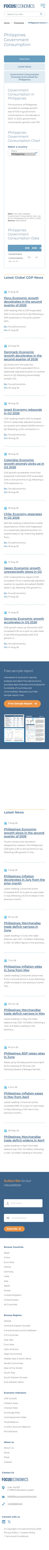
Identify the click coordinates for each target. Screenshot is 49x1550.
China (7, 1257)
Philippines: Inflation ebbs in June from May (23, 968)
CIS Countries (11, 1335)
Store (7, 1452)
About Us (9, 1448)
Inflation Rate (11, 1403)
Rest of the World (13, 1368)
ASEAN (7, 1321)
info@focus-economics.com (22, 1496)
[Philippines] (23, 154)
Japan (7, 1285)
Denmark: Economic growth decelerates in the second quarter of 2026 (23, 355)
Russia (7, 1290)
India (6, 1276)
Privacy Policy (11, 1532)
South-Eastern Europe (15, 1377)
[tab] (24, 58)
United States (11, 1300)
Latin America (11, 1349)
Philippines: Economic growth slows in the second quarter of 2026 (24, 833)
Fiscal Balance (11, 1422)
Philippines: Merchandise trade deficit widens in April (24, 1138)
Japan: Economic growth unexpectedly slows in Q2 (23, 569)
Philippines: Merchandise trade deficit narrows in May (24, 1011)
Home (7, 23)
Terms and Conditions (16, 1536)
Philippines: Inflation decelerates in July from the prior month (24, 880)
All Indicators (10, 1431)
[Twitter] (9, 1521)
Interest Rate (11, 1408)
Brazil (6, 1253)
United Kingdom (13, 1295)
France (7, 1267)
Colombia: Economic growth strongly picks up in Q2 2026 (24, 463)
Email (7, 1211)
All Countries (10, 1304)
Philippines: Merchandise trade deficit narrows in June (22, 926)
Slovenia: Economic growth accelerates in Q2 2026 (24, 620)
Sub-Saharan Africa (14, 1382)
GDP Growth (10, 1398)
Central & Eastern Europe (17, 1325)
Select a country (17, 146)
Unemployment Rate (15, 1417)
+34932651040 (14, 1504)
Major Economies (13, 1354)
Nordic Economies (13, 1363)
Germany (9, 1271)
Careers (8, 1462)
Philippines (19, 23)
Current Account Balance (17, 1427)
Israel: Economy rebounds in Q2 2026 (23, 411)
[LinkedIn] (3, 1521)
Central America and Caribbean (20, 1330)
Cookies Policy (27, 1532)
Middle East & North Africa (17, 1358)
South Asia (9, 1372)
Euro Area (9, 1262)
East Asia (8, 1340)
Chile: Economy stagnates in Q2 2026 (23, 515)
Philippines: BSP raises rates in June (24, 1055)
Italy (6, 1281)
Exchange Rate (12, 1412)
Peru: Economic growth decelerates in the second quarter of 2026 (23, 301)
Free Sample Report (20, 703)
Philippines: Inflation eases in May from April (23, 1095)
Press (7, 1457)
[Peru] (23, 151)
